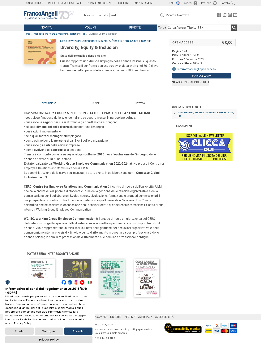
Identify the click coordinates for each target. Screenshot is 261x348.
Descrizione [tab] (49, 103)
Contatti (103, 15)
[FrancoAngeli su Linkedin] (224, 15)
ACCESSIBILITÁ (164, 316)
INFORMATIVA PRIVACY (138, 316)
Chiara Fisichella (140, 41)
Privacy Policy (49, 339)
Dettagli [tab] (141, 103)
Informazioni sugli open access (197, 69)
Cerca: (162, 27)
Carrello (225, 3)
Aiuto (114, 15)
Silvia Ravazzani (70, 41)
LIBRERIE (115, 316)
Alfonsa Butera (119, 41)
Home (27, 34)
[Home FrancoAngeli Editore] (49, 15)
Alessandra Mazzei (94, 41)
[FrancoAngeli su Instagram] (230, 15)
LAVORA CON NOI (97, 316)
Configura (49, 331)
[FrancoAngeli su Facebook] (219, 15)
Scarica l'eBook (201, 75)
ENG (171, 3)
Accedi (188, 3)
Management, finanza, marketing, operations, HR (59, 34)
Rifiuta (19, 331)
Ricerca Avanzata (177, 15)
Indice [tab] (96, 103)
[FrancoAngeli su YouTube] (235, 15)
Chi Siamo (89, 15)
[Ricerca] (234, 28)
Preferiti (206, 3)
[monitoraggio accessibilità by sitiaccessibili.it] (183, 325)
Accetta (78, 331)
